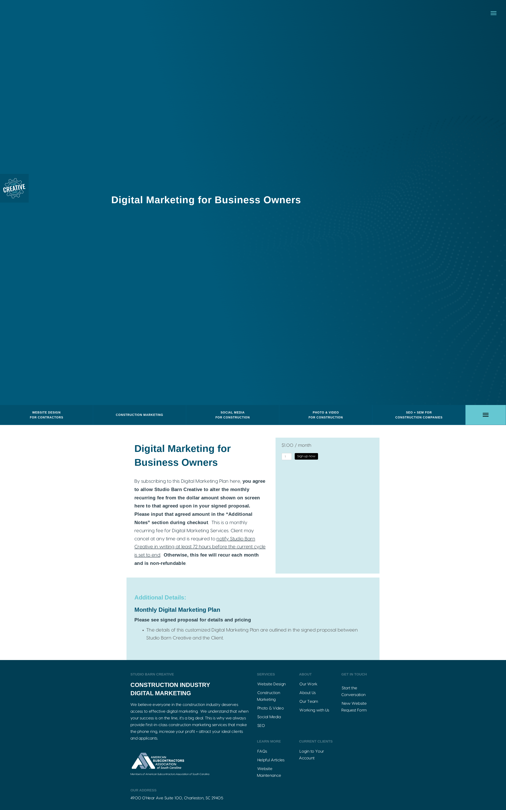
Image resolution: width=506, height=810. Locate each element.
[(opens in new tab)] (157, 761)
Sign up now (306, 456)
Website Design (271, 684)
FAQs (262, 751)
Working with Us (314, 710)
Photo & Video (270, 708)
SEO (261, 726)
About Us (307, 693)
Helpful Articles (271, 760)
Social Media (269, 717)
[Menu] (493, 13)
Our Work (308, 684)
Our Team (308, 702)
